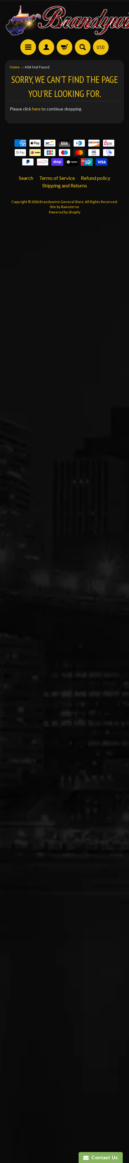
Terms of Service (57, 178)
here (36, 108)
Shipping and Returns (64, 185)
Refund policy (95, 178)
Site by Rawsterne (64, 207)
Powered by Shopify (64, 212)
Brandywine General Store (61, 202)
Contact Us (103, 1157)
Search (26, 178)
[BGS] (28, 47)
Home (15, 67)
